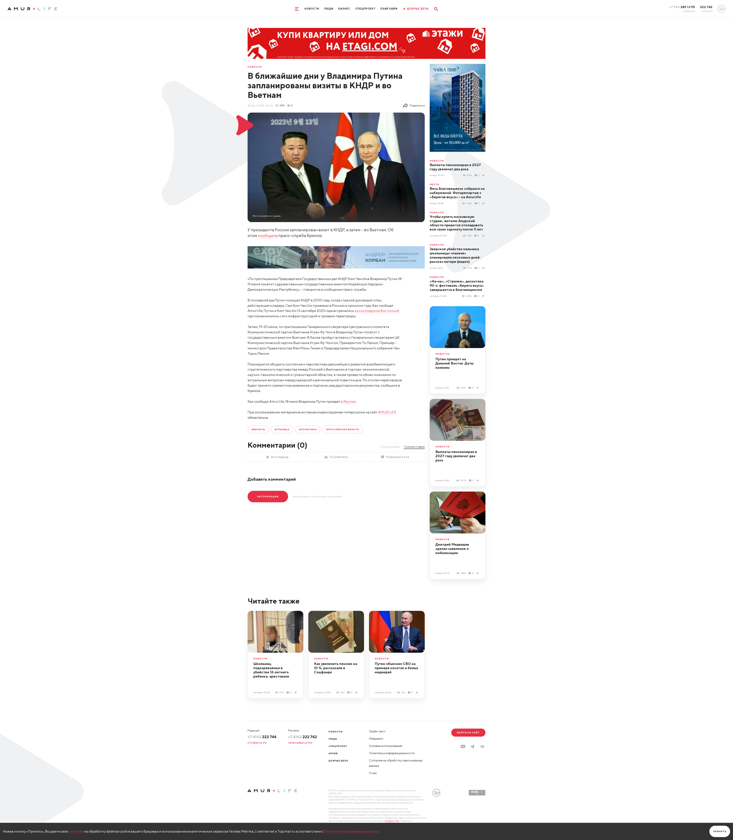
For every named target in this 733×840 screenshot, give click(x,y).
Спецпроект (365, 8)
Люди (328, 8)
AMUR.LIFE (387, 412)
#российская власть (342, 429)
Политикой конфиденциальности (351, 831)
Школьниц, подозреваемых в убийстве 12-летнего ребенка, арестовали (271, 670)
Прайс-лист (377, 731)
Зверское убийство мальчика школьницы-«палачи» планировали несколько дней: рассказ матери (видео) (455, 255)
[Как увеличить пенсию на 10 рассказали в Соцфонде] (356, 692)
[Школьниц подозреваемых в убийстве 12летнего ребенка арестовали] (296, 692)
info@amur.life (257, 742)
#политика (308, 429)
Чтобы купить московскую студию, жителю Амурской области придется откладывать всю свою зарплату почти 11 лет (456, 223)
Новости (311, 8)
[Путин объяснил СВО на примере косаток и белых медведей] (417, 692)
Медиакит (376, 738)
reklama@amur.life (300, 742)
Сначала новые (390, 446)
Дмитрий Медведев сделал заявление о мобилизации (452, 548)
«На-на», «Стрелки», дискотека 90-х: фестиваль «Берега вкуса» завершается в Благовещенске (457, 285)
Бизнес (344, 8)
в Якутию (348, 401)
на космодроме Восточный (376, 311)
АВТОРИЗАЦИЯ (268, 496)
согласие (76, 831)
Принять (719, 831)
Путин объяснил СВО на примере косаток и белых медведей (396, 668)
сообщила (268, 235)
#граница (282, 429)
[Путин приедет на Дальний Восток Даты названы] (478, 388)
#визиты (258, 429)
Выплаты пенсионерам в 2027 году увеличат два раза (455, 167)
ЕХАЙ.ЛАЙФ (389, 8)
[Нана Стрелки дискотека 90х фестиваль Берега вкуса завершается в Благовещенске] (483, 296)
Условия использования (385, 746)
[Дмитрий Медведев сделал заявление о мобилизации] (478, 573)
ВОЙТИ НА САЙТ (468, 732)
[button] (482, 746)
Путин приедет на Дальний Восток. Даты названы (454, 363)
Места (434, 184)
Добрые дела (338, 760)
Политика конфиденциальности (391, 753)
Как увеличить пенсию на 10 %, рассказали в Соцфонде (335, 668)
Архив (333, 753)
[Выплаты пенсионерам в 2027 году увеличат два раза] (483, 175)
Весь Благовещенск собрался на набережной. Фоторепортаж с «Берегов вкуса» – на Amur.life (457, 193)
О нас (373, 773)
